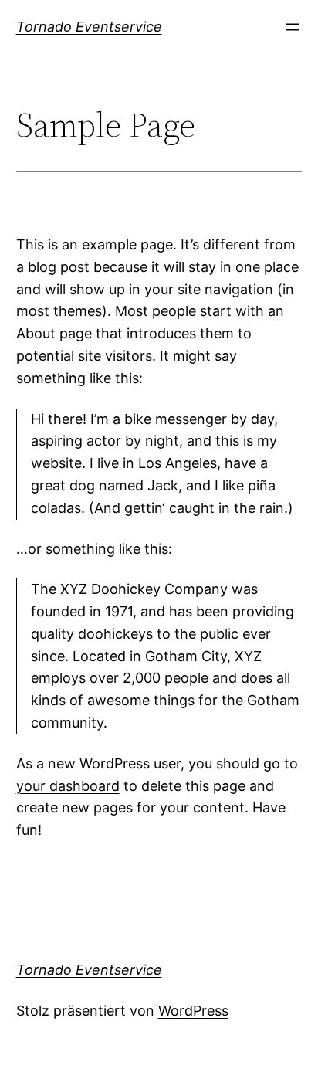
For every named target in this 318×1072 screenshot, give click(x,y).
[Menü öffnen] (292, 27)
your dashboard (68, 786)
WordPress (193, 1010)
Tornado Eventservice (89, 27)
